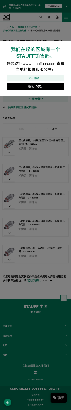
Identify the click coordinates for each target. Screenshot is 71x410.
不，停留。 (35, 78)
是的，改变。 (35, 86)
